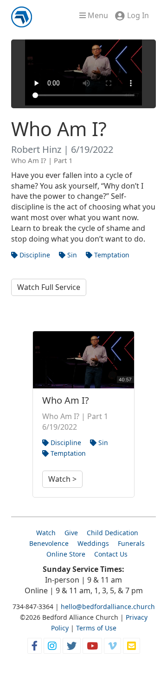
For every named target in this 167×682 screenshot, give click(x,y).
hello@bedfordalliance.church (108, 606)
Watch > (62, 479)
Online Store (65, 554)
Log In (138, 15)
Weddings (93, 543)
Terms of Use (96, 627)
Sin (71, 254)
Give (71, 532)
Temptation (110, 254)
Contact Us (111, 554)
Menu (97, 15)
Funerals (131, 543)
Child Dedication (112, 532)
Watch (46, 532)
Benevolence (49, 543)
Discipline (34, 254)
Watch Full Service (48, 287)
